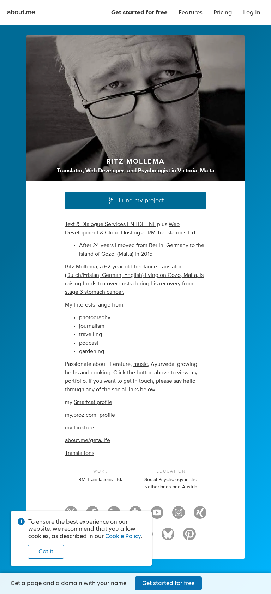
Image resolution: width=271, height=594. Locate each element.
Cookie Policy (123, 536)
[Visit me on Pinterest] (189, 537)
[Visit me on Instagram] (178, 515)
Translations (79, 453)
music (140, 364)
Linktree (84, 427)
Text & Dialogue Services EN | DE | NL (110, 224)
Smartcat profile (93, 402)
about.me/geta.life (87, 440)
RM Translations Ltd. (172, 233)
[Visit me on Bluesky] (168, 537)
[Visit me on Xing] (200, 515)
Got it (45, 551)
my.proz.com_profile (90, 415)
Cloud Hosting (122, 233)
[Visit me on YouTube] (157, 515)
